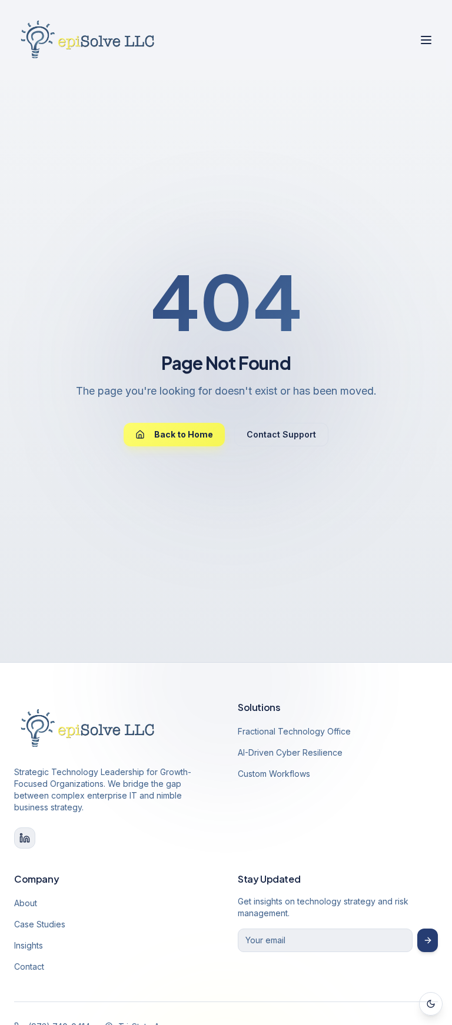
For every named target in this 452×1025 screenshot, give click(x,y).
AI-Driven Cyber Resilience (290, 752)
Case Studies (39, 924)
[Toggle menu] (426, 40)
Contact (29, 966)
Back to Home (183, 434)
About (25, 903)
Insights (28, 945)
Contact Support (281, 434)
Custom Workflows (274, 774)
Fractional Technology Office (294, 731)
